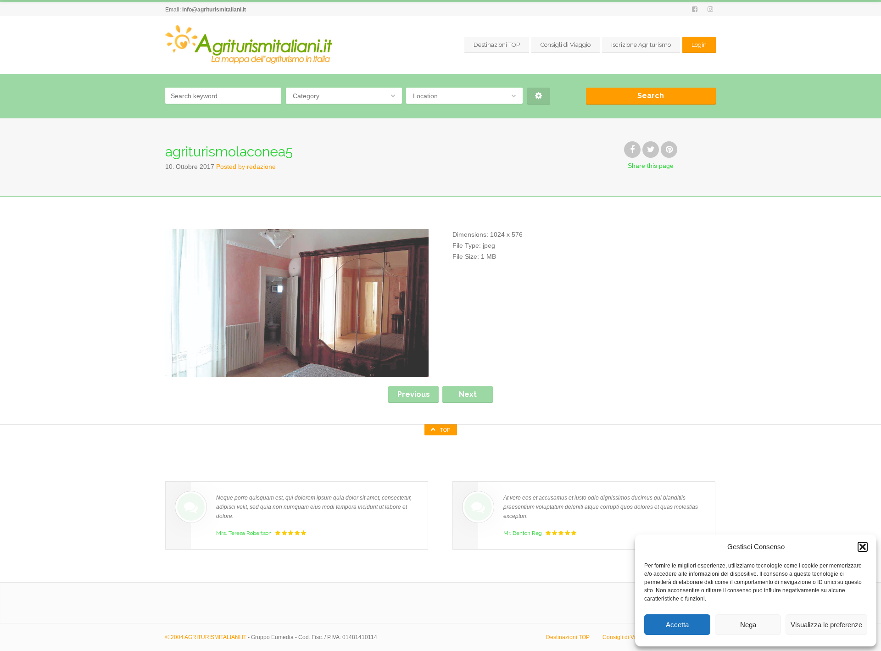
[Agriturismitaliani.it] (250, 45)
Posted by (246, 166)
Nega (748, 625)
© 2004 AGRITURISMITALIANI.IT (205, 637)
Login (699, 44)
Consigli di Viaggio (566, 44)
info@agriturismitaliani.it (214, 9)
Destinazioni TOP (497, 44)
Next (468, 394)
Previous (413, 394)
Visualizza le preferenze (826, 625)
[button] (862, 546)
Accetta (677, 625)
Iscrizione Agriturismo (641, 44)
